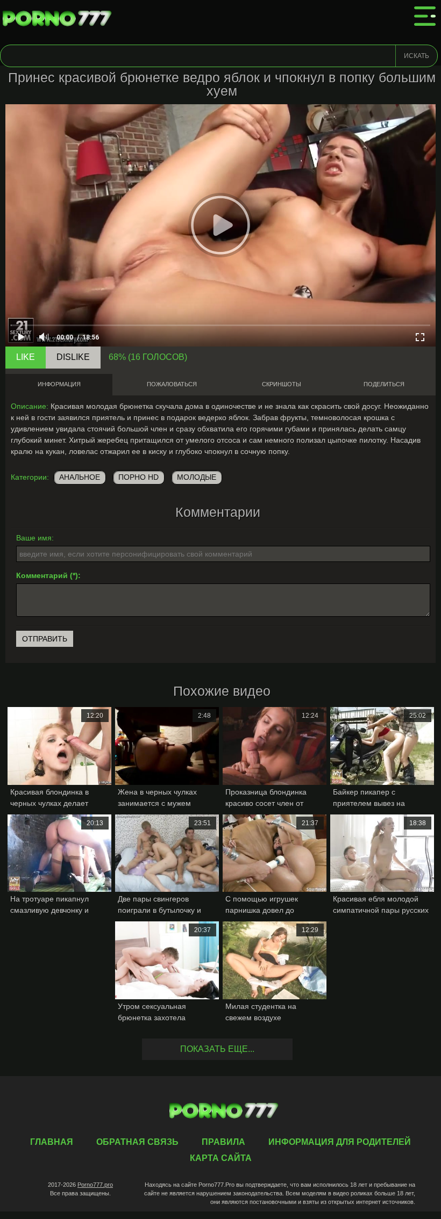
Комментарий (42, 575)
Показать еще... (217, 1049)
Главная (59, 19)
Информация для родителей (339, 1141)
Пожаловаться (172, 384)
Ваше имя (34, 537)
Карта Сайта (221, 1158)
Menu (425, 16)
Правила (223, 1141)
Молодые (196, 477)
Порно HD (138, 477)
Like (25, 357)
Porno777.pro (95, 1184)
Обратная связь (137, 1141)
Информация (59, 384)
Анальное (79, 477)
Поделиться (384, 384)
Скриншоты (281, 384)
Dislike (73, 357)
